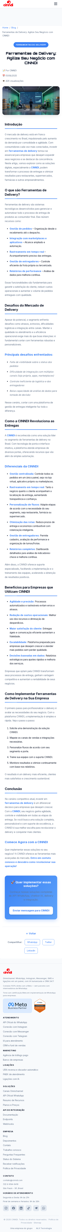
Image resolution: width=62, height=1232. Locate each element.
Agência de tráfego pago (15, 1055)
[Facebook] (14, 1208)
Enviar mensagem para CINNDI (31, 910)
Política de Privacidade (14, 1168)
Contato (7, 1145)
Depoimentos (9, 1140)
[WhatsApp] (44, 1208)
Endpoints (8, 1119)
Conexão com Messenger (16, 1031)
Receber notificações (14, 1164)
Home (5, 27)
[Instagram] (6, 1208)
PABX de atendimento (14, 1074)
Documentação (10, 1114)
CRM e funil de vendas (14, 1045)
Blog (13, 27)
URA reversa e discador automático (20, 1069)
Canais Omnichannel (13, 1091)
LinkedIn (31, 950)
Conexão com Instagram (15, 1027)
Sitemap (37, 1222)
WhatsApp (32, 942)
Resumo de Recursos (13, 1100)
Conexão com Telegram (15, 1036)
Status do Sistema (12, 1159)
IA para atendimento (13, 1040)
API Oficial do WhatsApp (15, 1022)
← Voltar (31, 933)
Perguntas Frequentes (14, 1154)
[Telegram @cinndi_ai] (36, 1208)
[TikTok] (29, 1208)
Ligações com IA (11, 1079)
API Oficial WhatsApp (13, 1095)
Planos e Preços (11, 1105)
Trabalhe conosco (12, 1150)
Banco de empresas (13, 1059)
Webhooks (8, 1124)
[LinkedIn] (21, 1208)
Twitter (48, 942)
